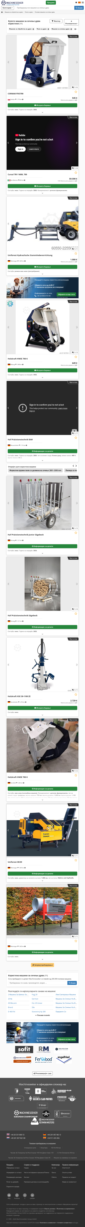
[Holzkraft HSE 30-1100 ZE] (42, 665)
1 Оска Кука (43, 1148)
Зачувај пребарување (43, 965)
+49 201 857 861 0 (54, 1135)
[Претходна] (8, 62)
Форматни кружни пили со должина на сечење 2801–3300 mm (35, 470)
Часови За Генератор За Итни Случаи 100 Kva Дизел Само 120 (31, 1153)
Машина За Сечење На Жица (67, 1003)
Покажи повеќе (43, 1015)
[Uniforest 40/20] (42, 830)
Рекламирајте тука (43, 1073)
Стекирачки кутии (30, 1148)
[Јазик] (79, 3)
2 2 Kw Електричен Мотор (66, 1153)
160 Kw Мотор (56, 1148)
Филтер (56, 21)
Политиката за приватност (48, 1223)
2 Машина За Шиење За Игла (19, 994)
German (35, 999)
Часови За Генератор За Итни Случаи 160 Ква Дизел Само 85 (29, 1158)
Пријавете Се (61, 1011)
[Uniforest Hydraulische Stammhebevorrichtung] (42, 224)
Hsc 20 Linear (37, 1003)
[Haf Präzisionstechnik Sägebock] (42, 584)
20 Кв (10, 999)
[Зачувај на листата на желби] (75, 91)
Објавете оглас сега (66, 294)
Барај (79, 8)
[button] (83, 3)
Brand (10, 1007)
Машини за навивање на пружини (65, 1158)
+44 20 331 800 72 (17, 1135)
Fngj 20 (34, 994)
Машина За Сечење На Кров (67, 1007)
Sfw (33, 1007)
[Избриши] (33, 29)
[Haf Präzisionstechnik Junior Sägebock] (42, 503)
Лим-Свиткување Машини (66, 994)
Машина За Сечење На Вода (67, 999)
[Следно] (76, 62)
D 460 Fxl (11, 1011)
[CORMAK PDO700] (42, 62)
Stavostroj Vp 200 (39, 1011)
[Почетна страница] (2, 12)
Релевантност (71, 23)
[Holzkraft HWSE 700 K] (42, 327)
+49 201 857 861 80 (18, 1138)
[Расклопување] (42, 112)
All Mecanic (12, 1003)
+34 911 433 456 (53, 1138)
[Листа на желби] (76, 3)
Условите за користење (64, 1223)
